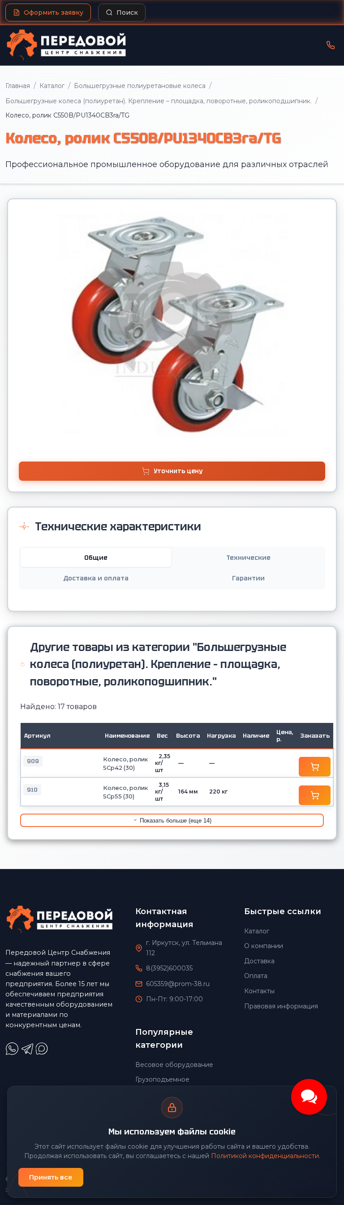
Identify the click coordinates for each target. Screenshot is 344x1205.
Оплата (255, 976)
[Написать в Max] (43, 1053)
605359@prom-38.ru (178, 984)
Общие (96, 558)
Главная (17, 86)
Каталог (51, 86)
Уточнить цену (178, 471)
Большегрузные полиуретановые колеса (140, 86)
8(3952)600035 (169, 968)
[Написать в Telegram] (28, 1053)
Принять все (51, 1177)
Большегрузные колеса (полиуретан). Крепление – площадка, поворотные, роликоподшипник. (158, 101)
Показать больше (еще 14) (174, 820)
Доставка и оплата (96, 578)
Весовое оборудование (174, 1065)
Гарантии (248, 578)
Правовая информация (281, 1006)
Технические (248, 558)
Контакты (259, 991)
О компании (263, 946)
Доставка (259, 961)
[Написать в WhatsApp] (13, 1053)
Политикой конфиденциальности (265, 1156)
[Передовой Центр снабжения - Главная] (66, 45)
